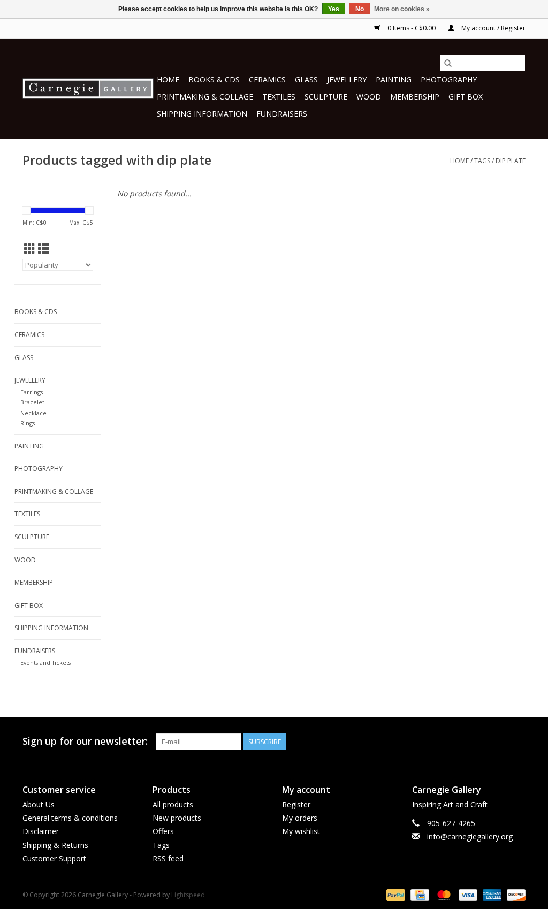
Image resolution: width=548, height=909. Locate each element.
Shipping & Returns (55, 845)
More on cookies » (402, 9)
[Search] (448, 63)
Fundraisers (281, 114)
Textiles (278, 96)
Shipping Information (202, 114)
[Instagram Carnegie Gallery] (517, 741)
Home (168, 79)
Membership (414, 96)
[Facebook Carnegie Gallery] (459, 741)
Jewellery (347, 79)
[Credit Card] (418, 894)
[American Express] (491, 894)
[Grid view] (29, 248)
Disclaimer (40, 831)
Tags (482, 160)
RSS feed (168, 858)
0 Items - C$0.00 (411, 28)
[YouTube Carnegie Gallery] (497, 741)
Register (296, 804)
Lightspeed (188, 894)
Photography (449, 79)
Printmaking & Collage (205, 96)
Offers (163, 831)
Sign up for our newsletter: (85, 741)
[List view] (43, 248)
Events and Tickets (45, 663)
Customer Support (54, 858)
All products (173, 804)
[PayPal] (395, 894)
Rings (27, 423)
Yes (333, 9)
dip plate (511, 160)
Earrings (31, 392)
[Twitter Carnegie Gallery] (478, 741)
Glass (306, 79)
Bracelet (32, 402)
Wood (368, 96)
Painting (394, 79)
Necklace (33, 413)
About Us (38, 804)
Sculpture (326, 96)
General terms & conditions (70, 818)
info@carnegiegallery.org (470, 836)
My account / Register (493, 28)
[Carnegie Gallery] (88, 88)
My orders (299, 818)
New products (177, 818)
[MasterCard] (443, 894)
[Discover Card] (514, 894)
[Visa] (467, 894)
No (359, 9)
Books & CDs (214, 79)
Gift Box (465, 96)
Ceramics (267, 79)
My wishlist (301, 831)
